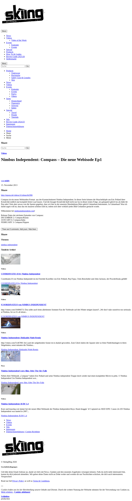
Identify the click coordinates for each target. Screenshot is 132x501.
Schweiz (14, 105)
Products (9, 52)
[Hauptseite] (24, 24)
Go (27, 66)
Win (8, 119)
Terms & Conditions (41, 481)
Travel (13, 112)
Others (14, 96)
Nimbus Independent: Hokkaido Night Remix (21, 338)
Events (9, 43)
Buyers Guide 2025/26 (15, 56)
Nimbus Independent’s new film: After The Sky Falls (24, 371)
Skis (13, 80)
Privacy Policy (18, 481)
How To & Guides (13, 54)
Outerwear (15, 73)
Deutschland (16, 101)
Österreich (15, 103)
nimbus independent (9, 245)
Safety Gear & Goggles (20, 78)
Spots (8, 98)
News (8, 36)
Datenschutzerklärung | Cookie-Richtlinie (23, 432)
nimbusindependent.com (24, 211)
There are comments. (19, 229)
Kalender (15, 45)
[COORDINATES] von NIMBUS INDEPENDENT (23, 305)
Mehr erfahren (7, 492)
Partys (13, 94)
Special (9, 49)
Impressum (10, 124)
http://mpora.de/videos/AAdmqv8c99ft (16, 195)
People (14, 115)
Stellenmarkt (11, 59)
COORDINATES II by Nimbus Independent (20, 274)
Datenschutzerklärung (15, 126)
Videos (9, 38)
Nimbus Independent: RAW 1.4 (15, 404)
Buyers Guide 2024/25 (15, 122)
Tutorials (14, 117)
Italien (13, 108)
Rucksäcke (15, 75)
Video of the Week (19, 40)
